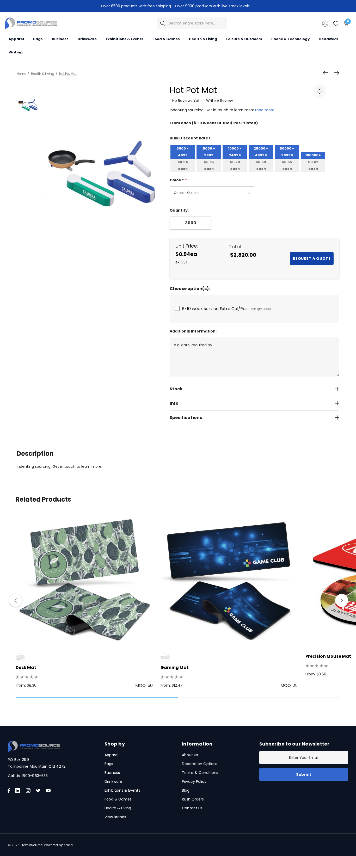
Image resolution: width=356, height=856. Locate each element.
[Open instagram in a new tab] (29, 790)
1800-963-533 (35, 775)
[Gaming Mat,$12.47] (229, 580)
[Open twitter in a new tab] (39, 790)
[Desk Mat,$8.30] (84, 580)
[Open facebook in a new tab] (9, 790)
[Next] (335, 72)
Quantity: (179, 210)
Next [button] (341, 600)
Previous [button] (15, 600)
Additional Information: (193, 331)
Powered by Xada (58, 845)
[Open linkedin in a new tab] (18, 790)
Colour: (178, 180)
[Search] (163, 23)
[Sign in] (324, 23)
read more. (265, 110)
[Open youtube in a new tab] (49, 790)
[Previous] (327, 72)
